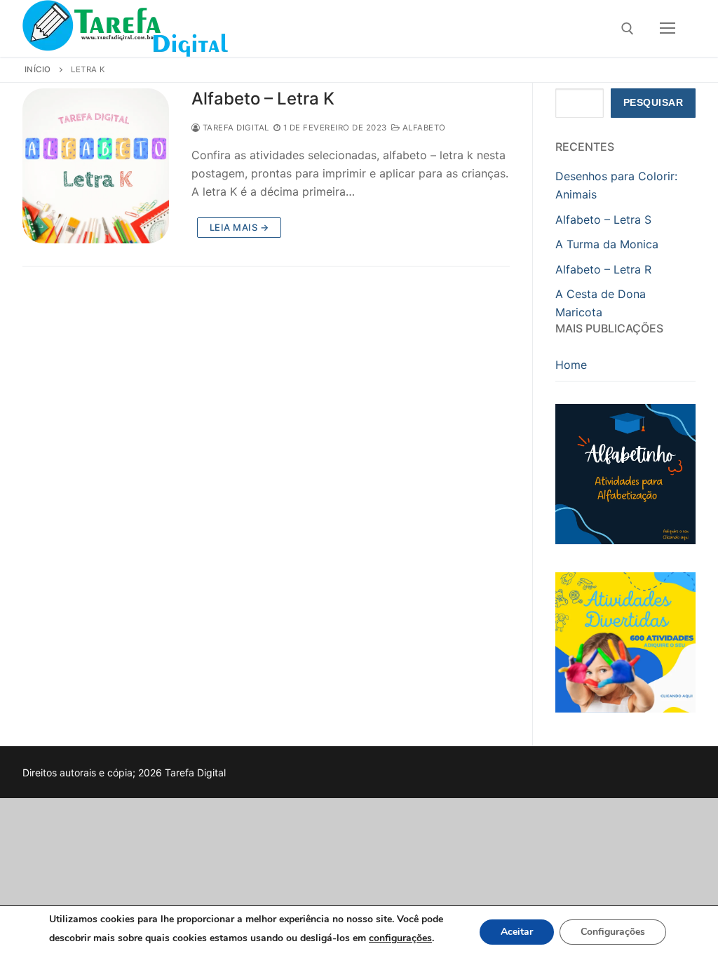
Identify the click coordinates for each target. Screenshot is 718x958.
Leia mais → (239, 227)
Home (571, 365)
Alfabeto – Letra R (603, 269)
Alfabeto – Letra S (603, 219)
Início (38, 69)
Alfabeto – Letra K (262, 98)
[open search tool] (627, 28)
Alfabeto (423, 128)
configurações (400, 938)
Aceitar (517, 931)
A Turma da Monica (606, 244)
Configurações (613, 931)
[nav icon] (667, 28)
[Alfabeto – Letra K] (95, 165)
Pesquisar (653, 102)
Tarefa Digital (234, 128)
